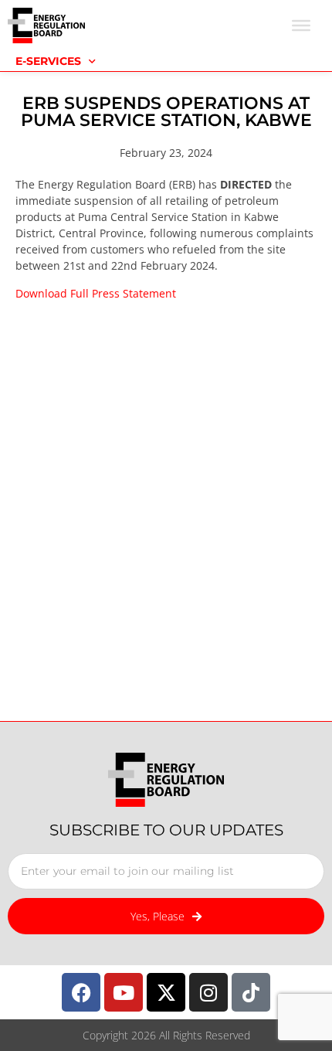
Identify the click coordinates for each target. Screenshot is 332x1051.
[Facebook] (81, 992)
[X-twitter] (166, 992)
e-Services (48, 61)
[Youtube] (123, 992)
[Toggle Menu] (301, 25)
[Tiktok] (251, 992)
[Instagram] (208, 992)
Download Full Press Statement (95, 293)
